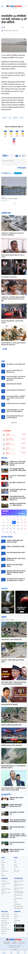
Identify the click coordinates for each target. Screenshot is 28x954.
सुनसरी (22, 118)
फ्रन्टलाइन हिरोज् (17, 904)
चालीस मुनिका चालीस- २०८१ (18, 899)
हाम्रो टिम (15, 914)
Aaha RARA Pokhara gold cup (6, 889)
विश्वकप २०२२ (4, 931)
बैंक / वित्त (16, 867)
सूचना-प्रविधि (16, 871)
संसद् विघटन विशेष (5, 918)
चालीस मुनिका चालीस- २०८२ (18, 896)
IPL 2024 (3, 887)
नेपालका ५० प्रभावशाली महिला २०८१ (18, 885)
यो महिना (12, 620)
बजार (15, 860)
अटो (15, 869)
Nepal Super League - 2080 (6, 893)
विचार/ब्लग (3, 862)
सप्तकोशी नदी (15, 118)
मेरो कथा (15, 902)
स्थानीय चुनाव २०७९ (5, 923)
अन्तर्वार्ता (3, 867)
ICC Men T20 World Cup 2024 (5, 884)
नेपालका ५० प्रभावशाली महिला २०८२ (18, 882)
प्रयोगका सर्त (16, 916)
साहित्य (2, 865)
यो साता (7, 620)
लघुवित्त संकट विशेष (5, 916)
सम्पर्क (15, 923)
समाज (2, 860)
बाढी (10, 118)
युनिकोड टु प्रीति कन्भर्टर (18, 908)
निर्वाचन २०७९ (4, 925)
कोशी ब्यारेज (4, 118)
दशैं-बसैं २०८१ (4, 933)
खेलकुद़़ (2, 869)
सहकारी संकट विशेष (5, 914)
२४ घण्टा (2, 620)
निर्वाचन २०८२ (4, 927)
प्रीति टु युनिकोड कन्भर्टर (18, 906)
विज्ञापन (15, 918)
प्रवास (2, 873)
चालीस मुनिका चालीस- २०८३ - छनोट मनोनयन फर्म (19, 892)
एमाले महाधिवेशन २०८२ (5, 929)
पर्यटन (15, 862)
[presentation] (12, 204)
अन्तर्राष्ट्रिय (3, 875)
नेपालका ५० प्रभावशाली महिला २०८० (18, 889)
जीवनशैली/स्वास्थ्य (4, 871)
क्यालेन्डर (5, 511)
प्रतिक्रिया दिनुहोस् (22, 168)
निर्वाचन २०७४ (4, 921)
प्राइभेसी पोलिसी (17, 921)
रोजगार (15, 865)
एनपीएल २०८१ (4, 881)
